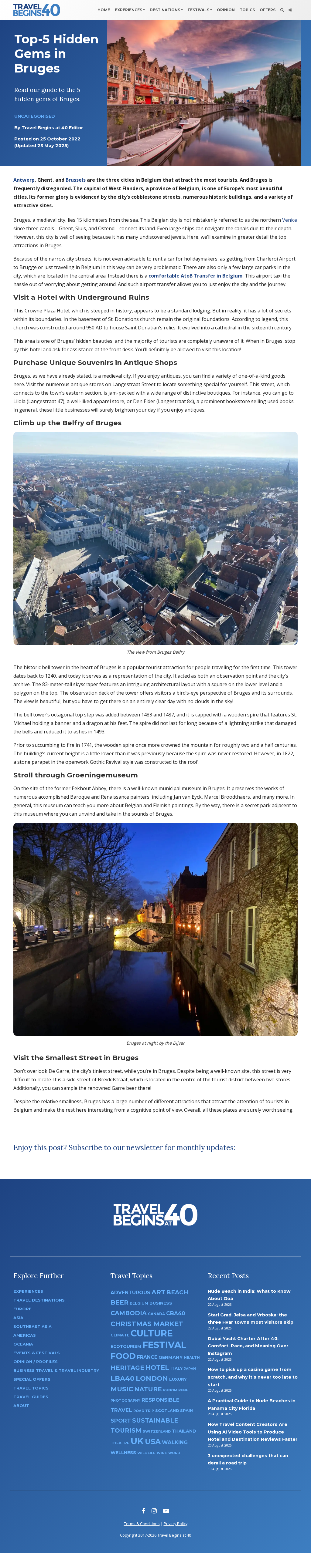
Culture (152, 1333)
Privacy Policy (175, 1523)
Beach (177, 1292)
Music (122, 1389)
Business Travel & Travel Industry (56, 1370)
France (147, 1357)
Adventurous (130, 1292)
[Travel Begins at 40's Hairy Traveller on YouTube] (166, 1511)
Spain (186, 1410)
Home (103, 10)
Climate (120, 1335)
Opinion (226, 10)
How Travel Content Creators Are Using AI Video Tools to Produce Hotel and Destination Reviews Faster (253, 1432)
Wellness (123, 1452)
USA (153, 1441)
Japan (190, 1369)
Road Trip (143, 1411)
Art (158, 1292)
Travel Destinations (39, 1300)
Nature (148, 1389)
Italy (176, 1368)
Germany (171, 1357)
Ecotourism (126, 1346)
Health (192, 1357)
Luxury (178, 1379)
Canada (156, 1314)
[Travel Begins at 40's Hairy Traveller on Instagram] (154, 1511)
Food (123, 1356)
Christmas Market (147, 1324)
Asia (18, 1318)
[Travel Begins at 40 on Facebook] (143, 1511)
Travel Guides (30, 1397)
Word (174, 1453)
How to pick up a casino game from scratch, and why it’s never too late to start (253, 1377)
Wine (162, 1453)
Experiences (128, 10)
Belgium (139, 1303)
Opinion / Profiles (35, 1361)
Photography (125, 1400)
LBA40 (123, 1378)
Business (160, 1303)
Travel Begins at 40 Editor (52, 127)
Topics (247, 10)
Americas (24, 1335)
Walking (175, 1442)
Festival (164, 1344)
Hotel (157, 1367)
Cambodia (129, 1313)
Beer (119, 1302)
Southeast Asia (32, 1326)
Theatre (120, 1443)
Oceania (23, 1344)
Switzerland (157, 1431)
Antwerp (24, 180)
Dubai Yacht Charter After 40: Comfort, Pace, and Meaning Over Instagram (248, 1346)
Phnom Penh (176, 1390)
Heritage (127, 1367)
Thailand (184, 1431)
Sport (121, 1420)
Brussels (76, 180)
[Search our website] (282, 10)
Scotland (167, 1410)
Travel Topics (31, 1388)
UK (137, 1441)
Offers (267, 10)
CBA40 (175, 1313)
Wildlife (146, 1453)
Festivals (198, 10)
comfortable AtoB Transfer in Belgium (196, 275)
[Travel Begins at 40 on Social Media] (290, 10)
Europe (22, 1309)
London (152, 1378)
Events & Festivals (36, 1353)
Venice (289, 220)
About (21, 1405)
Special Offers (31, 1379)
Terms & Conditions (142, 1523)
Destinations (165, 10)
